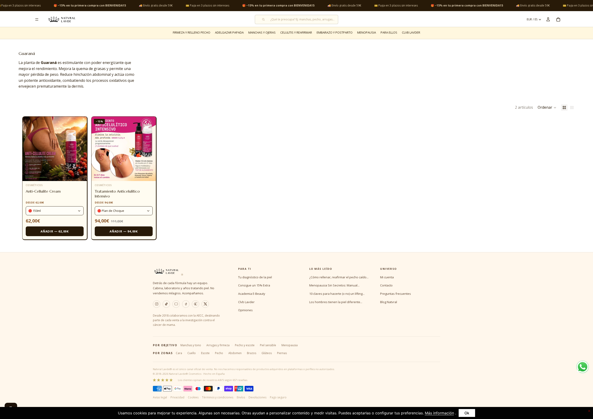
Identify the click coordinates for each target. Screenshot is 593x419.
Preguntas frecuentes (395, 294)
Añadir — (55, 231)
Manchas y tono (190, 345)
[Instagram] (156, 304)
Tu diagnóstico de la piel (255, 277)
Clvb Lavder (246, 302)
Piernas (282, 353)
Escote (205, 353)
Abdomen (235, 353)
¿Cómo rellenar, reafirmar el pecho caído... (339, 277)
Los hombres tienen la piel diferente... (335, 302)
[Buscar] (296, 19)
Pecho (219, 353)
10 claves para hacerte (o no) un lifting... (337, 294)
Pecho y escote (245, 345)
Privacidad (177, 397)
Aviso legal (160, 397)
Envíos (241, 397)
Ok (466, 413)
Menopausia (289, 345)
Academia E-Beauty (251, 294)
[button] (547, 107)
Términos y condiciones (217, 397)
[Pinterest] (195, 304)
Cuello (191, 353)
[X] (205, 304)
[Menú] (37, 19)
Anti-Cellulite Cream (43, 191)
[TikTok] (166, 304)
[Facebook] (185, 304)
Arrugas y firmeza (218, 345)
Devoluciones (257, 397)
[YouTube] (176, 304)
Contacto (386, 285)
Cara (179, 353)
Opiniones (245, 310)
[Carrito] (558, 19)
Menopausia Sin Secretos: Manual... (334, 285)
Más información (439, 413)
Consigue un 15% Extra (254, 285)
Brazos (251, 353)
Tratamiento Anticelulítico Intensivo (117, 193)
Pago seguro (278, 397)
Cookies (193, 397)
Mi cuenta (387, 277)
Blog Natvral (388, 302)
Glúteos (267, 353)
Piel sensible (268, 345)
